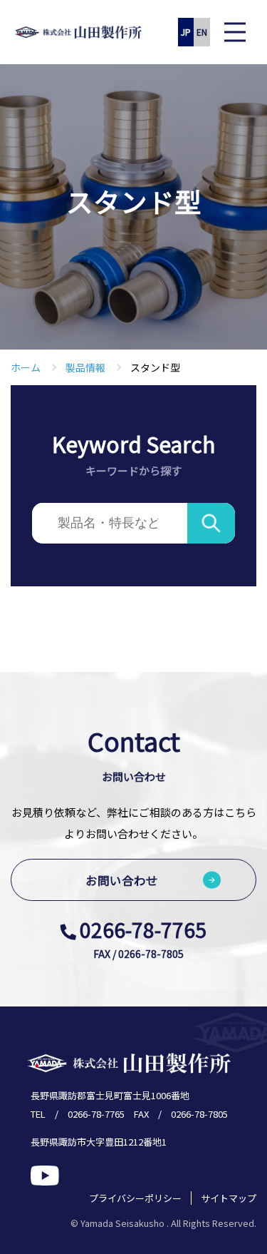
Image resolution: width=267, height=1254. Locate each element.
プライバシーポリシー (135, 1198)
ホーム (26, 367)
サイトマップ (228, 1198)
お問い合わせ (121, 880)
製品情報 (85, 367)
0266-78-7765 (143, 929)
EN (202, 32)
